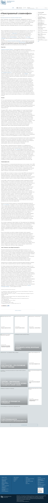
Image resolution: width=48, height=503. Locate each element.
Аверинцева (14, 33)
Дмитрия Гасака (22, 42)
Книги (14, 481)
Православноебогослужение (20, 8)
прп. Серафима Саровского (6, 72)
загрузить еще (24, 425)
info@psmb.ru (42, 480)
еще (38, 41)
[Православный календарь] (17, 8)
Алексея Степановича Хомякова (14, 40)
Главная (1, 10)
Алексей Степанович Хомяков (16, 17)
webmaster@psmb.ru (42, 484)
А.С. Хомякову (6, 204)
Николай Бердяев (13, 37)
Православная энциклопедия (30, 478)
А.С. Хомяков (17, 149)
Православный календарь (29, 481)
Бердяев (26, 73)
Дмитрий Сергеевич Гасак (5, 17)
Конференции (16, 478)
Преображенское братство (7, 497)
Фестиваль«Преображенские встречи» (30, 8)
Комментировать (18, 310)
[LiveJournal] (9, 305)
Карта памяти (28, 483)
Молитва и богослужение (5, 485)
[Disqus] (24, 439)
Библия (25, 7)
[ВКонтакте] (8, 305)
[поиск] (45, 8)
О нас (13, 7)
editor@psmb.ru (42, 482)
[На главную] (8, 2)
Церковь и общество (4, 482)
